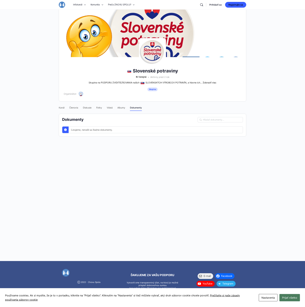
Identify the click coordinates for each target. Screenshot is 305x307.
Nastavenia (268, 297)
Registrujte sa (235, 4)
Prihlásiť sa (215, 4)
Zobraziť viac (209, 82)
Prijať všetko (289, 297)
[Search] (201, 5)
